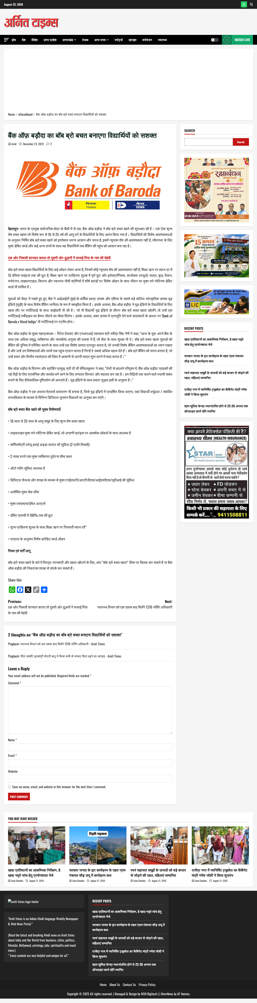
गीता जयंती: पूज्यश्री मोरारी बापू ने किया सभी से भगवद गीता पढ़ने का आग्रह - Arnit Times (70, 656)
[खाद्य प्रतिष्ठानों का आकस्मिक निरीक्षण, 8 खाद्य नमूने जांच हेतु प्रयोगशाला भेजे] (36, 845)
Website (13, 771)
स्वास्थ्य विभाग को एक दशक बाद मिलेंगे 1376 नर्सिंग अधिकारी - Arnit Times (62, 643)
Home (103, 984)
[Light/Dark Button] (215, 40)
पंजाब (85, 39)
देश (23, 39)
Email (12, 755)
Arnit (13, 144)
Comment (14, 682)
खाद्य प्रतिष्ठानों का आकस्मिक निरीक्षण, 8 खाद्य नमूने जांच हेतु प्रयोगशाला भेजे (34, 872)
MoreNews (167, 993)
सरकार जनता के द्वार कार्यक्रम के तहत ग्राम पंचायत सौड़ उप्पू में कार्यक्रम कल (97, 872)
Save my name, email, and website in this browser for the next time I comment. (59, 786)
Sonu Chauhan (17, 880)
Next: (134, 604)
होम (14, 39)
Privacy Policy (147, 984)
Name (12, 739)
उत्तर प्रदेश (50, 39)
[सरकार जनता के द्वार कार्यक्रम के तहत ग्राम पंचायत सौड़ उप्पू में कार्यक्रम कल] (97, 845)
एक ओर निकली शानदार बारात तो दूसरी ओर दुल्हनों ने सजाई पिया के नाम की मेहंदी (59, 257)
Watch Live (242, 39)
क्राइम (132, 39)
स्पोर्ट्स (119, 39)
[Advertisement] (128, 82)
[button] (6, 39)
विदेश (35, 39)
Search (189, 130)
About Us (114, 984)
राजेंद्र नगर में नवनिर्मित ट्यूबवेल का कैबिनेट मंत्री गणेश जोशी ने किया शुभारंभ (219, 872)
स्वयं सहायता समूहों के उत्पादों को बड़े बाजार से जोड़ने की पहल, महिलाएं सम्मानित (158, 872)
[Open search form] (251, 4)
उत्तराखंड (67, 39)
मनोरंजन (147, 39)
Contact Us (129, 984)
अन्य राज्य (100, 39)
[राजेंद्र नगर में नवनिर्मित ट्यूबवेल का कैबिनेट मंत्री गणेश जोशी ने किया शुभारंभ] (220, 845)
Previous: (48, 607)
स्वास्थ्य (162, 39)
